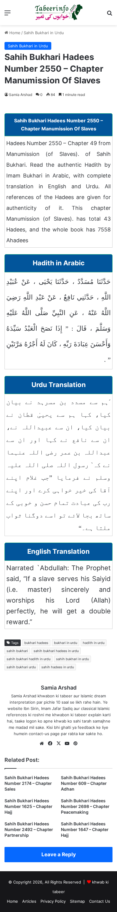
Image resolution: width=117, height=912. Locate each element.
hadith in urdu (93, 643)
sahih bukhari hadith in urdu (28, 659)
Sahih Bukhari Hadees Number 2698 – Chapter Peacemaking (85, 806)
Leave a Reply (58, 854)
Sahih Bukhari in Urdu (44, 32)
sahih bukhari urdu (21, 667)
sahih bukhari (17, 651)
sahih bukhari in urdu (72, 659)
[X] (58, 743)
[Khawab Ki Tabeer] (58, 12)
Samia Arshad (20, 94)
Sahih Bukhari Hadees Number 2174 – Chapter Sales (28, 783)
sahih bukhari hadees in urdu (56, 651)
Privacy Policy (53, 901)
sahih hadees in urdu (57, 667)
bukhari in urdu (65, 643)
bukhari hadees (36, 643)
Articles (29, 901)
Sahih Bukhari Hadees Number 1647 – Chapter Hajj (85, 829)
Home (14, 32)
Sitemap (77, 901)
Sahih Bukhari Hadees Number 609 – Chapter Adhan (84, 783)
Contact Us (99, 901)
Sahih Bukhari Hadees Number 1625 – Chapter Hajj (28, 806)
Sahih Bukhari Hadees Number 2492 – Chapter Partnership (28, 829)
